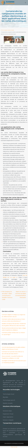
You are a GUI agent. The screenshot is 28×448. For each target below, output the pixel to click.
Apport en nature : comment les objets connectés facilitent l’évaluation (20, 294)
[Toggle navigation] (25, 3)
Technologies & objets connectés (8, 30)
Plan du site (14, 447)
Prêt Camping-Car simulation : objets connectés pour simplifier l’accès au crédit (7, 295)
